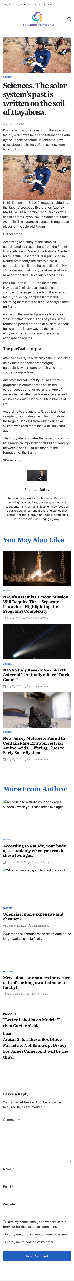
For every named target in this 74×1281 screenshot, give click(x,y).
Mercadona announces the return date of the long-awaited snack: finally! (37, 982)
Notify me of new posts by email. (30, 1242)
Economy (8, 908)
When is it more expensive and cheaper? (33, 916)
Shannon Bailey (40, 862)
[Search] (69, 19)
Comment (11, 1120)
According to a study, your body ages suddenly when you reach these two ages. (34, 850)
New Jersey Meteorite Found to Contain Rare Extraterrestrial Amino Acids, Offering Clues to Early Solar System (34, 745)
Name (8, 1169)
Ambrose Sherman (37, 617)
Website (9, 1204)
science (7, 77)
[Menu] (5, 19)
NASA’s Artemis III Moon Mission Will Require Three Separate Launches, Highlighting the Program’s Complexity (35, 604)
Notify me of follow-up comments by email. (38, 1234)
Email (8, 1187)
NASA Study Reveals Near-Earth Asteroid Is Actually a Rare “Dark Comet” (36, 674)
